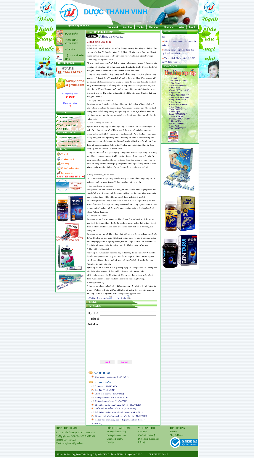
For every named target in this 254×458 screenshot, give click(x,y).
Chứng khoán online (70, 168)
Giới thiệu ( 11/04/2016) (105, 386)
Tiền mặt (173, 431)
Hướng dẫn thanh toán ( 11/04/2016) (111, 397)
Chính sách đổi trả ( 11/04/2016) (109, 394)
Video (181, 27)
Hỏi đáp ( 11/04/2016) (104, 390)
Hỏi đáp (110, 442)
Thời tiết (64, 154)
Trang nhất (112, 27)
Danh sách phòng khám (68, 141)
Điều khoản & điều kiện (148, 439)
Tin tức (140, 27)
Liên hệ (193, 27)
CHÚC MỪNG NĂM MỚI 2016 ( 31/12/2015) (115, 408)
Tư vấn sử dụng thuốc (68, 121)
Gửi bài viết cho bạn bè (99, 298)
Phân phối (169, 27)
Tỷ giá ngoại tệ (67, 159)
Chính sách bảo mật (146, 435)
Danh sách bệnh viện (67, 137)
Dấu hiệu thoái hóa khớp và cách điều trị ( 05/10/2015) (118, 412)
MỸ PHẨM (70, 49)
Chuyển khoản (176, 435)
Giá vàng (65, 163)
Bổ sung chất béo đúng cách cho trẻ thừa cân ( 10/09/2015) (120, 416)
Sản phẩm (154, 27)
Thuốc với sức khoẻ (67, 125)
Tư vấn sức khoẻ (65, 117)
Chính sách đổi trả (115, 439)
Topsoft (164, 454)
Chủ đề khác (64, 129)
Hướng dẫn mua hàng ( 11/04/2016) (110, 401)
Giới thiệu (128, 27)
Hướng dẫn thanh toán (116, 435)
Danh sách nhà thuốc (67, 145)
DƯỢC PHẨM (71, 34)
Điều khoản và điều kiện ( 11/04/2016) (111, 377)
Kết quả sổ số (67, 173)
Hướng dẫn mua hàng (116, 431)
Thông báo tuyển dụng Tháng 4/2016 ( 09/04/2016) (117, 405)
